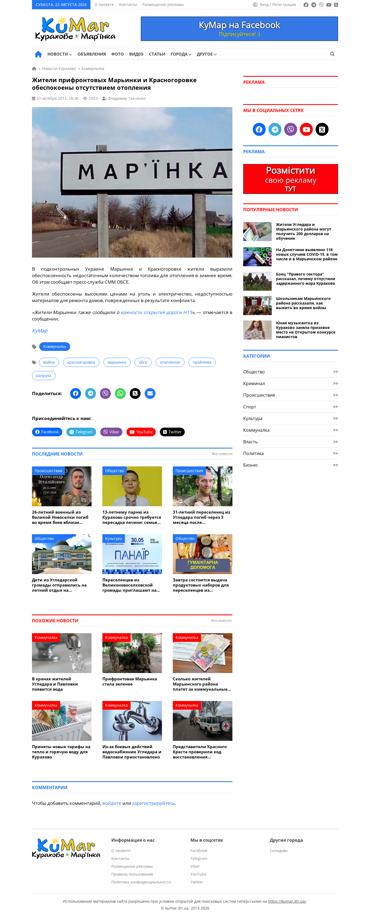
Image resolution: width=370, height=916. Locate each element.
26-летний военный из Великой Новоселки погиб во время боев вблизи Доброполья (60, 517)
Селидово (279, 850)
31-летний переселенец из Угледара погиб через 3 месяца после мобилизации (201, 517)
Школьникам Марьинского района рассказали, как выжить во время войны (303, 303)
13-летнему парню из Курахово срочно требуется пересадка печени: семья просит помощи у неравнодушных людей (131, 517)
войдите (111, 803)
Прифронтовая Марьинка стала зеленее (129, 681)
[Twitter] (135, 393)
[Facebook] (75, 393)
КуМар (39, 330)
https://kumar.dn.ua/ (287, 901)
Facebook (198, 850)
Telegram (198, 858)
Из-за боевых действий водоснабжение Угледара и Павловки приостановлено (131, 752)
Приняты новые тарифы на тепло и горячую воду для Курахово (61, 752)
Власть (290, 442)
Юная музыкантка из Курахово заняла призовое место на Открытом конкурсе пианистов (305, 330)
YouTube (198, 874)
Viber (195, 866)
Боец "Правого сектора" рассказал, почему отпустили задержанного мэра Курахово (305, 279)
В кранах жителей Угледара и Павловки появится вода (55, 684)
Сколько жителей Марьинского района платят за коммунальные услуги (200, 684)
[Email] (150, 393)
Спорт (290, 407)
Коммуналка (54, 346)
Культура (113, 538)
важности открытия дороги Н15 (156, 312)
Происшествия (48, 470)
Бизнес (290, 465)
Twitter (196, 882)
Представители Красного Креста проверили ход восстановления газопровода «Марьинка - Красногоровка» (200, 752)
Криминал (290, 383)
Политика (290, 453)
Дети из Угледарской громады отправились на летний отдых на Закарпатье (59, 585)
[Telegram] (90, 393)
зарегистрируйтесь (153, 803)
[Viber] (105, 393)
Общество (114, 470)
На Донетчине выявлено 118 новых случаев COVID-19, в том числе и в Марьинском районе (307, 254)
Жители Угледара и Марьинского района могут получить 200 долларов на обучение (303, 231)
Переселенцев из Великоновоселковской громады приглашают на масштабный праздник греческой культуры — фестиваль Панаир (129, 585)
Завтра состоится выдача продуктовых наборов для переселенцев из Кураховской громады (201, 585)
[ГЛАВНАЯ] (38, 54)
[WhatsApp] (120, 393)
